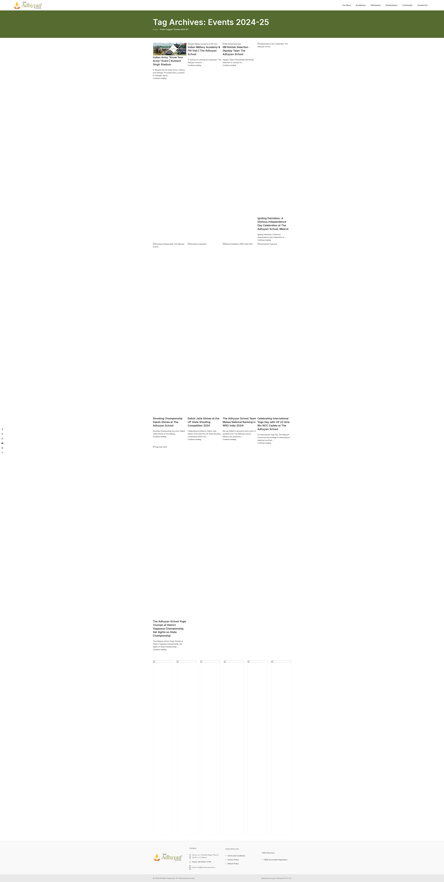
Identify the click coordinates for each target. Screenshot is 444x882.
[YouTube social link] (2, 443)
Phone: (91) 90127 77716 (201, 862)
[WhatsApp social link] (2, 452)
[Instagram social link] (2, 438)
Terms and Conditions (236, 856)
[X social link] (2, 434)
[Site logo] (27, 5)
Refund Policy (233, 864)
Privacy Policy (233, 860)
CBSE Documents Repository (275, 860)
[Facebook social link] (2, 429)
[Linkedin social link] (2, 448)
